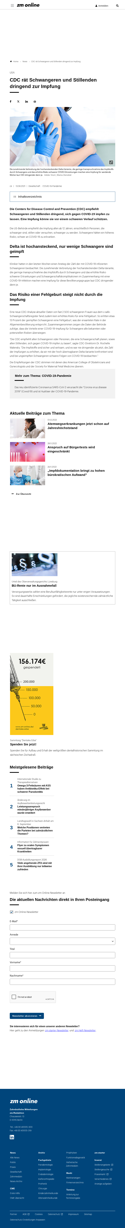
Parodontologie (45, 1165)
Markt (69, 1173)
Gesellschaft (16, 1172)
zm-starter (100, 1153)
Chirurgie (42, 1189)
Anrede (14, 935)
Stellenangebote (102, 1165)
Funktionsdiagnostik (75, 1158)
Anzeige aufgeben (103, 1184)
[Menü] (12, 5)
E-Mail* (14, 921)
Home (15, 61)
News (13, 1153)
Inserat (98, 1160)
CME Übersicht (17, 1198)
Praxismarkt (100, 1174)
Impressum (73, 1214)
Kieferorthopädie (46, 1179)
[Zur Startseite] (28, 4)
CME (12, 1188)
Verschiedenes (102, 1179)
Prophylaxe (71, 1153)
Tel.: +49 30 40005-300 (21, 1127)
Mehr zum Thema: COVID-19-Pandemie (43, 375)
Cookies (39, 1214)
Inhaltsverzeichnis (30, 196)
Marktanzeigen (73, 1178)
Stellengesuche (102, 1170)
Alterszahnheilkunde (47, 1198)
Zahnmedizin (16, 1177)
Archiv (41, 1153)
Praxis (13, 1167)
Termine (70, 1190)
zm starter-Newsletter (57, 1030)
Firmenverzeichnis (75, 1183)
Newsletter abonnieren (25, 1016)
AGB (25, 1214)
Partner (13, 1214)
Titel (12, 949)
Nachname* (16, 976)
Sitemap (88, 1214)
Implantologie (44, 1170)
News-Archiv (16, 1181)
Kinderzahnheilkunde (48, 1193)
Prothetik (42, 1184)
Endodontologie (45, 1174)
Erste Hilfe (15, 1193)
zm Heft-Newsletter (85, 1030)
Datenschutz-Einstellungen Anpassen (27, 1220)
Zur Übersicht (23, 494)
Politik (13, 1162)
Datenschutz (54, 1214)
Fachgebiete (44, 1160)
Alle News (14, 1158)
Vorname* (15, 962)
